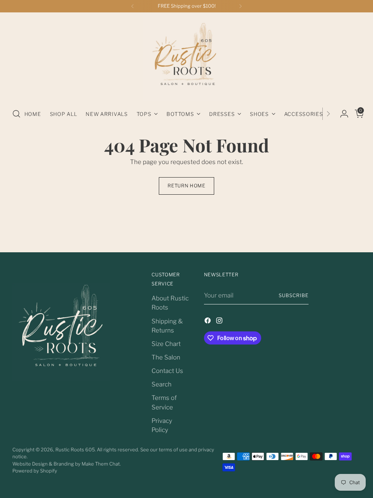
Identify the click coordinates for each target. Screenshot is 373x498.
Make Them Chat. (101, 464)
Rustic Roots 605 (75, 449)
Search (162, 384)
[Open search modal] (16, 113)
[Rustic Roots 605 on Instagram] (220, 322)
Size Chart (166, 343)
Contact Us (167, 370)
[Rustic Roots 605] (186, 57)
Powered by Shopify (34, 471)
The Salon (166, 357)
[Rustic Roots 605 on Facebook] (208, 322)
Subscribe (294, 295)
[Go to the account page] (341, 113)
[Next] (240, 6)
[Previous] (133, 6)
